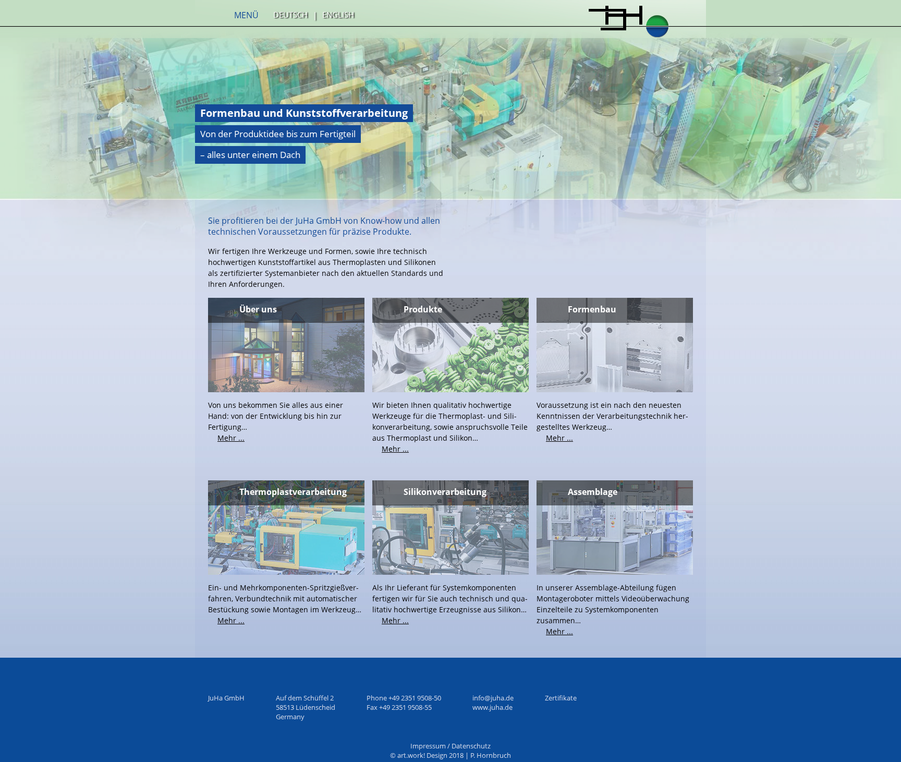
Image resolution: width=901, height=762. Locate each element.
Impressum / (431, 746)
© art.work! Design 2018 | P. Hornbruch (450, 755)
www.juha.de (492, 707)
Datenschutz (471, 746)
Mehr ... (231, 438)
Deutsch (290, 14)
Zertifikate (561, 698)
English (338, 14)
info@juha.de (493, 698)
